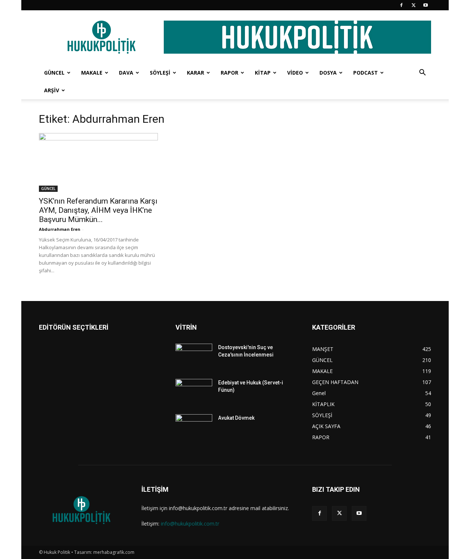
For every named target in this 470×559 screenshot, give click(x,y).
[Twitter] (413, 5)
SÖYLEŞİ (160, 72)
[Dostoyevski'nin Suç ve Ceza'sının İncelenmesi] (194, 356)
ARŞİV (51, 90)
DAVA (126, 72)
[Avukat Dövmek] (194, 427)
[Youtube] (425, 5)
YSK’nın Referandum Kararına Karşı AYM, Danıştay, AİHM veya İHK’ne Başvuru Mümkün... (98, 210)
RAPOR (229, 72)
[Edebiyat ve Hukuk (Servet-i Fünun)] (194, 392)
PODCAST (365, 72)
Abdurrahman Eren (59, 229)
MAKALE (91, 72)
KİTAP (263, 72)
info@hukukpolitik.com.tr (190, 523)
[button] (422, 73)
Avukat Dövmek (236, 418)
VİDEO (295, 72)
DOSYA (328, 72)
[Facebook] (401, 5)
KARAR (195, 72)
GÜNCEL (54, 72)
